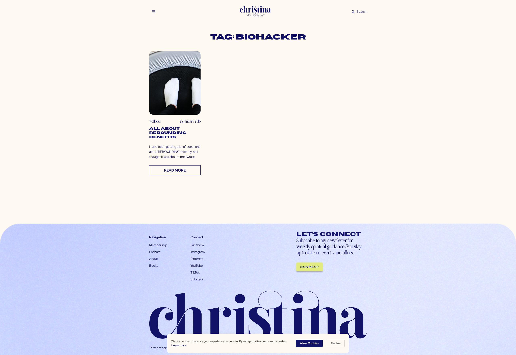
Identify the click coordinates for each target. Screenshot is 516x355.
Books (153, 265)
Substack (197, 279)
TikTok (195, 272)
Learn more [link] (178, 345)
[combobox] (362, 11)
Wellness (155, 121)
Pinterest (196, 259)
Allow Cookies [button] (309, 343)
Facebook (197, 245)
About (153, 259)
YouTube (196, 265)
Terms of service (160, 348)
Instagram (197, 252)
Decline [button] (335, 343)
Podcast (154, 252)
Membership (158, 245)
